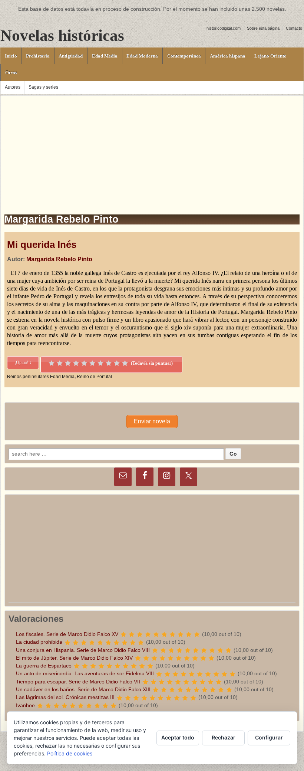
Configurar (269, 737)
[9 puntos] (116, 363)
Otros (11, 72)
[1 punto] (51, 363)
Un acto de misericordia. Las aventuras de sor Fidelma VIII (85, 673)
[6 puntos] (92, 363)
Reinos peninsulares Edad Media (41, 376)
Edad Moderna (142, 56)
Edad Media (105, 56)
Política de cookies (69, 753)
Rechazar (223, 737)
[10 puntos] (125, 363)
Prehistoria (38, 56)
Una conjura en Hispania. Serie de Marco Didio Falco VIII (83, 650)
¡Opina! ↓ (23, 362)
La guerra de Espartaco (44, 666)
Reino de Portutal (94, 376)
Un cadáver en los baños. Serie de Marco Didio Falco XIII (83, 689)
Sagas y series (43, 87)
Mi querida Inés (41, 244)
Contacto (294, 28)
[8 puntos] (108, 363)
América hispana (227, 56)
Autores (12, 87)
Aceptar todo (177, 737)
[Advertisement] (152, 148)
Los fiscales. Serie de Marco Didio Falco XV (67, 634)
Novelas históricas (62, 35)
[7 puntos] (100, 363)
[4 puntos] (76, 363)
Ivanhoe (25, 705)
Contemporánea (184, 56)
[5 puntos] (84, 363)
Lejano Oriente (270, 56)
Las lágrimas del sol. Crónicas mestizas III (65, 697)
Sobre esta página (263, 28)
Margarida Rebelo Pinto (59, 259)
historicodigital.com (223, 28)
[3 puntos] (68, 363)
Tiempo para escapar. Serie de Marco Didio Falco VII (78, 682)
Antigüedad (71, 56)
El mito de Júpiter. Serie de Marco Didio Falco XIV (74, 658)
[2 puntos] (59, 363)
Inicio (11, 56)
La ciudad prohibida (39, 642)
